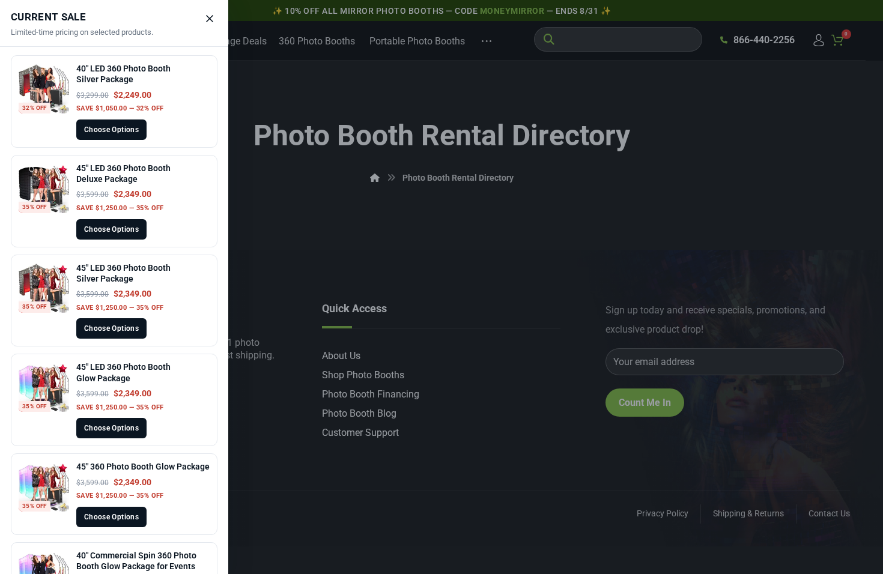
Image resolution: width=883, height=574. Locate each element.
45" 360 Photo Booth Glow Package (143, 466)
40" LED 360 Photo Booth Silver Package (123, 74)
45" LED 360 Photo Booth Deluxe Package (123, 173)
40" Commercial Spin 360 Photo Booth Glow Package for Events (136, 561)
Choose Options (111, 129)
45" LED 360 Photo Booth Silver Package (123, 273)
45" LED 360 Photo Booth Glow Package (123, 372)
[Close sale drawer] (209, 18)
